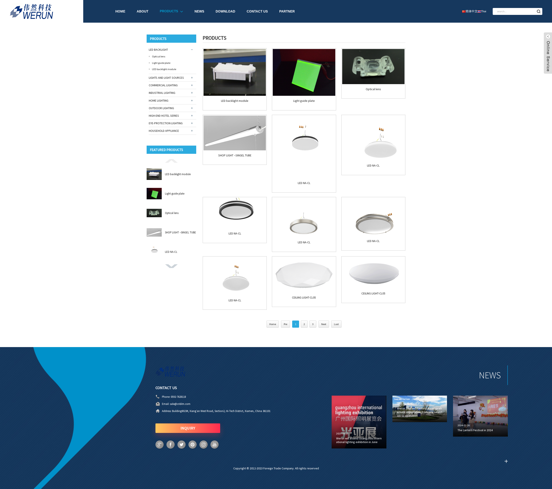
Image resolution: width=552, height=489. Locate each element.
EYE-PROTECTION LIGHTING (166, 123)
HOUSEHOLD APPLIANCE (164, 131)
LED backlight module (164, 69)
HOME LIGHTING (158, 100)
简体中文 (472, 11)
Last (336, 324)
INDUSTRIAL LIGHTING (162, 93)
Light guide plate (161, 62)
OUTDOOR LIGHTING (161, 108)
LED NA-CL (171, 252)
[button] (171, 160)
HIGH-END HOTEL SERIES (164, 116)
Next (323, 324)
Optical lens (158, 56)
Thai (483, 11)
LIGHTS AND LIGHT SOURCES (166, 78)
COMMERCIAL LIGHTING (163, 85)
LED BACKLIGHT (158, 50)
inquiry (187, 428)
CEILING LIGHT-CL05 (304, 297)
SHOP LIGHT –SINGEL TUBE (180, 232)
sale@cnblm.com (180, 404)
